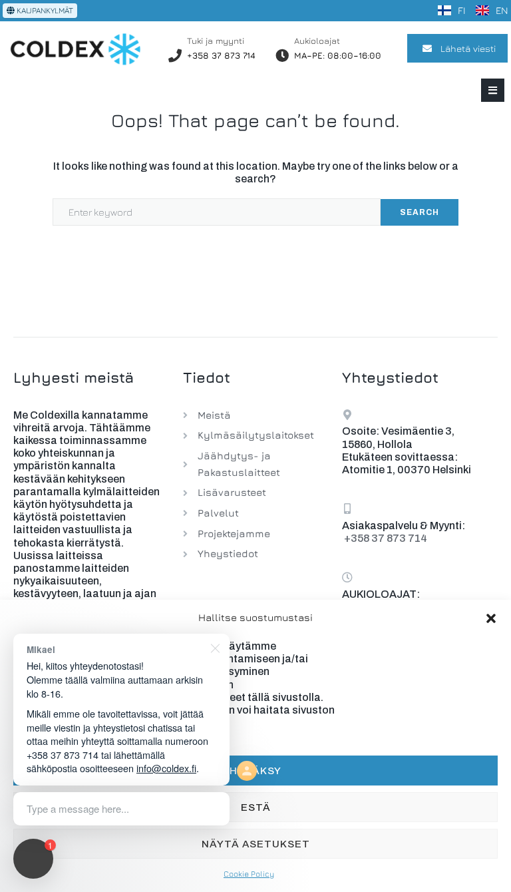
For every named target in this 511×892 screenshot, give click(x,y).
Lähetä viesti (468, 48)
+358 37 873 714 (221, 55)
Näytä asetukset (256, 844)
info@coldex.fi (166, 768)
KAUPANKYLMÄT (44, 10)
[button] (491, 618)
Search (419, 212)
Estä (256, 807)
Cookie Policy (249, 874)
